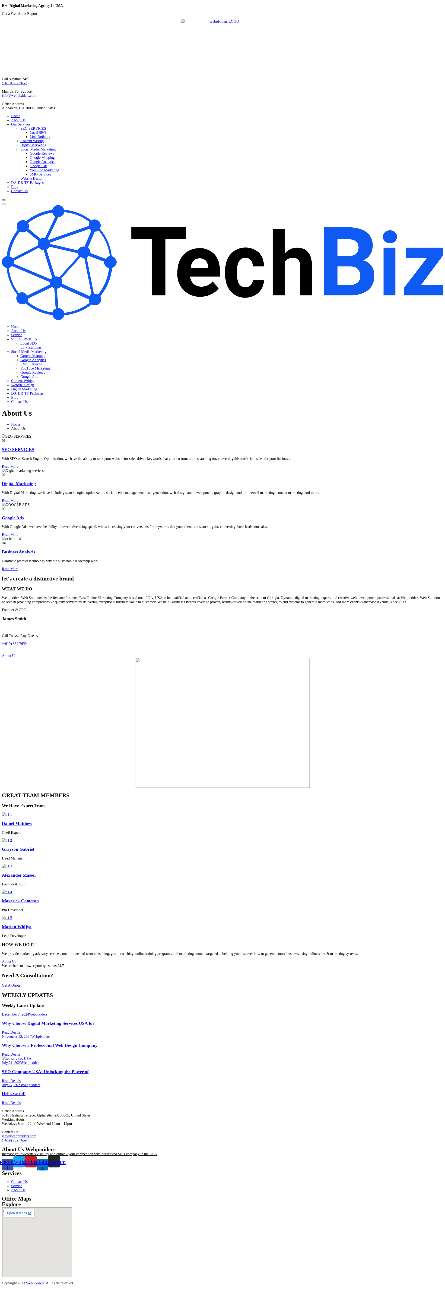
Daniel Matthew (17, 823)
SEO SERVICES (33, 128)
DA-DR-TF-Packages (27, 183)
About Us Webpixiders (28, 1149)
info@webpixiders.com (19, 95)
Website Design (31, 178)
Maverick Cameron (20, 900)
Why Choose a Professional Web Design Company (50, 1045)
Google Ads (38, 166)
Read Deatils (11, 1032)
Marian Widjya (17, 926)
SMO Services (40, 174)
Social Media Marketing (38, 149)
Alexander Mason (19, 875)
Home (15, 116)
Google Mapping (42, 158)
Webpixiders (38, 1014)
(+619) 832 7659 (14, 83)
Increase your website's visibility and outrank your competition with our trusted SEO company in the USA (79, 1154)
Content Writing (32, 141)
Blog (14, 187)
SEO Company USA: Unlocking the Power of (45, 1071)
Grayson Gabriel (18, 849)
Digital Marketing (33, 145)
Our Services (20, 124)
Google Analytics (42, 162)
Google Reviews (42, 153)
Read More (10, 466)
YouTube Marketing (44, 170)
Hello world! (13, 1093)
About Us (18, 120)
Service (16, 335)
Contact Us (19, 191)
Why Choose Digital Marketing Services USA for (48, 1023)
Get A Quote (11, 985)
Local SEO (38, 133)
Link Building (40, 137)
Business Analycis (18, 551)
